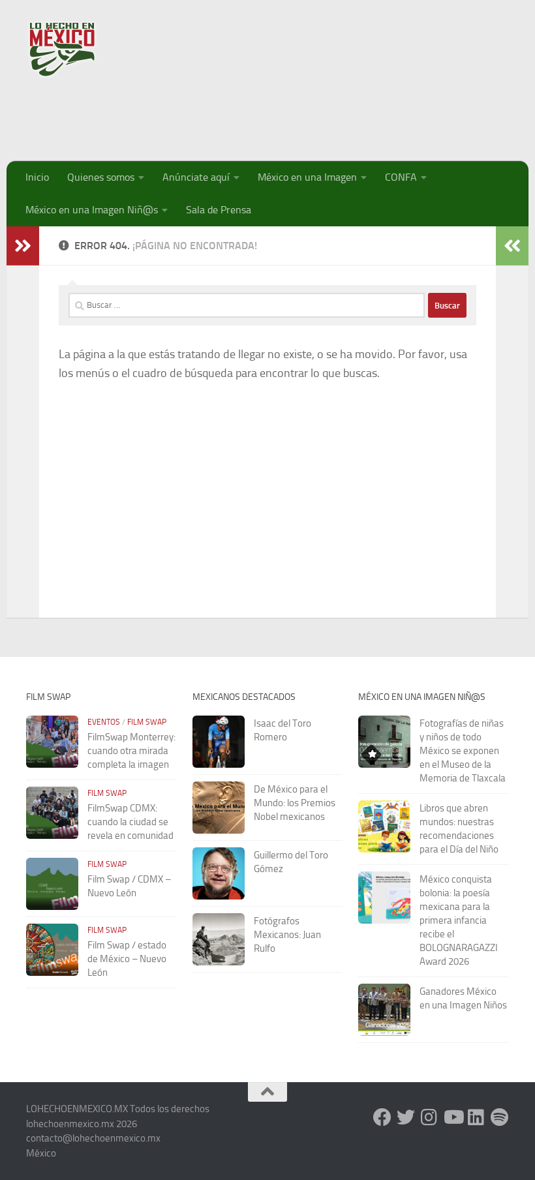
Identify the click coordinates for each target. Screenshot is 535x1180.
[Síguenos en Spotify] (500, 1117)
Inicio (37, 177)
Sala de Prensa (218, 210)
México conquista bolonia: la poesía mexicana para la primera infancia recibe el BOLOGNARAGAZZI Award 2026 (459, 920)
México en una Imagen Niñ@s (91, 210)
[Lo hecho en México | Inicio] (73, 49)
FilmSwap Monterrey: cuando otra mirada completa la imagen (131, 750)
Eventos (103, 722)
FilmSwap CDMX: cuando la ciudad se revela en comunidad (130, 821)
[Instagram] (429, 1117)
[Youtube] (453, 1117)
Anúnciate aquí (196, 177)
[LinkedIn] (476, 1117)
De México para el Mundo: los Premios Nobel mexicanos (294, 803)
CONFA (401, 177)
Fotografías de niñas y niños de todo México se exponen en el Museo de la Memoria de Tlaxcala (463, 751)
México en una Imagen (307, 177)
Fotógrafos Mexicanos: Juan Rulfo (287, 934)
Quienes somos (100, 177)
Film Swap (146, 722)
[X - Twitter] (406, 1117)
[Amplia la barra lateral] (23, 245)
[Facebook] (382, 1117)
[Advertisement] (271, 114)
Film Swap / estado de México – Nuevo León (126, 958)
